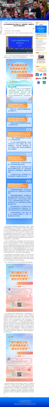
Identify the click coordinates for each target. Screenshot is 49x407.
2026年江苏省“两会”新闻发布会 (40, 34)
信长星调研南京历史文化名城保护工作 (40, 47)
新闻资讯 (6, 19)
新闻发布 (11, 19)
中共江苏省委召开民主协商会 (39, 50)
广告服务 (23, 400)
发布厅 (37, 22)
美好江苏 (16, 19)
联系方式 (29, 400)
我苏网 (7, 28)
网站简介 (21, 400)
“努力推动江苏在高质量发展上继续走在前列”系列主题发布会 (16, 22)
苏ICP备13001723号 (28, 402)
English (26, 19)
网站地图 (27, 400)
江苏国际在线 (6, 22)
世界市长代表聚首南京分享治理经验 (40, 44)
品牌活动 (21, 19)
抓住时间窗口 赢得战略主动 (39, 41)
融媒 (31, 22)
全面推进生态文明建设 (27, 22)
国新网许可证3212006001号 (17, 403)
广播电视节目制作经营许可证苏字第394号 (31, 403)
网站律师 (25, 400)
